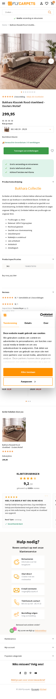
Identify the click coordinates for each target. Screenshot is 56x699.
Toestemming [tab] (10, 323)
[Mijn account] (41, 3)
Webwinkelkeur (40, 630)
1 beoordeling (19, 97)
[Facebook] (20, 673)
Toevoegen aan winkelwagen (26, 151)
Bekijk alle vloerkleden (35, 97)
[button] (21, 92)
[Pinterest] (30, 673)
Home (4, 25)
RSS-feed (43, 689)
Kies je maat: (7, 123)
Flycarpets (35, 689)
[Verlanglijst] (46, 3)
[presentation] (5, 61)
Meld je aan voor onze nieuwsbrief (28, 679)
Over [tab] (46, 323)
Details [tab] (28, 323)
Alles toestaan (28, 372)
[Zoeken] (50, 12)
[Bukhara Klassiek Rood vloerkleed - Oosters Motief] (14, 430)
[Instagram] (25, 673)
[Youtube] (36, 673)
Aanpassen (26, 381)
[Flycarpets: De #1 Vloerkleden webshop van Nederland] (21, 4)
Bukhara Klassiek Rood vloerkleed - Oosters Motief (12, 446)
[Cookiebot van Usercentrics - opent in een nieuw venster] (40, 315)
